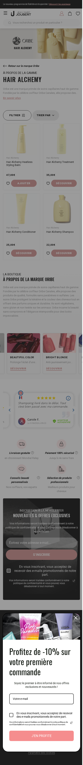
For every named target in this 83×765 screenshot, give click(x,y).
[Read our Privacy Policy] (68, 720)
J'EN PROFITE (40, 736)
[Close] (73, 612)
